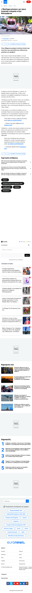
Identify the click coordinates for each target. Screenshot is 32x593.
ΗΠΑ (15, 5)
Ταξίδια (3, 560)
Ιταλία (18, 528)
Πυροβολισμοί (6, 187)
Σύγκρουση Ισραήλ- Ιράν (16, 510)
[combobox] (16, 501)
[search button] (27, 501)
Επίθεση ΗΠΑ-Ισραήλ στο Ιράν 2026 (16, 514)
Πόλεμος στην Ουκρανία (11, 517)
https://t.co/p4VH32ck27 (15, 120)
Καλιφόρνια (6, 190)
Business (3, 554)
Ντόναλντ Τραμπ (8, 528)
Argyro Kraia (5, 38)
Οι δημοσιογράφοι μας (6, 567)
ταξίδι (23, 532)
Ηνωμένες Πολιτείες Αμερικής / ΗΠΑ (12, 183)
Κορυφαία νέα (7, 365)
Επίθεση (17, 187)
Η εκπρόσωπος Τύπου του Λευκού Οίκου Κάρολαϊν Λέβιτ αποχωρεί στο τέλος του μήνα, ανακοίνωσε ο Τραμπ (14, 168)
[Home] (1, 5)
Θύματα (5, 179)
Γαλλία (26, 528)
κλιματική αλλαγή (12, 532)
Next (2, 557)
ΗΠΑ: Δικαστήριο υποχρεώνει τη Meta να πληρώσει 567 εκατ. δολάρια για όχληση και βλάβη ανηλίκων (14, 174)
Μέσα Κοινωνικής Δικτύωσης (16, 535)
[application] (16, 25)
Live (29, 1)
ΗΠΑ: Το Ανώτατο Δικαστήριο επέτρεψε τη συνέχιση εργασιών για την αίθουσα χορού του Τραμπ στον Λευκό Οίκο (14, 162)
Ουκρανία (16, 521)
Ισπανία (25, 517)
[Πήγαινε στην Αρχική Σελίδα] (5, 2)
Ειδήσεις (5, 5)
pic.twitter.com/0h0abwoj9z (15, 144)
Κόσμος (10, 5)
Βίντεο (2, 564)
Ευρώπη (3, 551)
